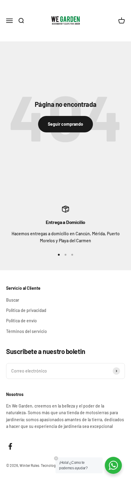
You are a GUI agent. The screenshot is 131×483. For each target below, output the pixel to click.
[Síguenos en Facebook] (10, 446)
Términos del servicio (26, 331)
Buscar (12, 300)
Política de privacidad (26, 310)
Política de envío (21, 320)
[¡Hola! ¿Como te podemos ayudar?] (113, 465)
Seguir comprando (65, 124)
